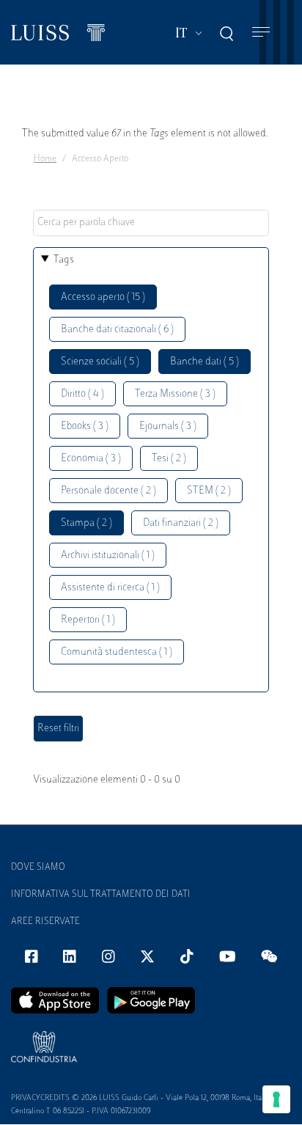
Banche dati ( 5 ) (204, 361)
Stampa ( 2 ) (86, 523)
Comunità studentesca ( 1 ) (116, 652)
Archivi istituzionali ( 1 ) (108, 555)
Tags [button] (64, 259)
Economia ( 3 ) (91, 458)
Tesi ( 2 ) (169, 458)
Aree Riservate (45, 921)
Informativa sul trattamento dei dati (101, 894)
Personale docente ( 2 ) (108, 490)
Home (45, 159)
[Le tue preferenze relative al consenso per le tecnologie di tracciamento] (276, 1099)
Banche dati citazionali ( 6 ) (117, 329)
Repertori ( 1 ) (88, 620)
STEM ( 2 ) (209, 490)
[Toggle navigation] (261, 32)
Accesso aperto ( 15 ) (103, 297)
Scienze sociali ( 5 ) (100, 361)
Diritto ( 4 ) (82, 394)
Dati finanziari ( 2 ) (180, 523)
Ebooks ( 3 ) (84, 426)
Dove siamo (38, 867)
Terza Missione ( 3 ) (175, 394)
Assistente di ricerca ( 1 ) (110, 587)
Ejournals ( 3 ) (167, 426)
